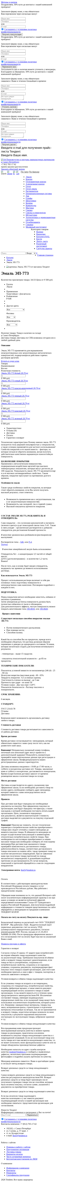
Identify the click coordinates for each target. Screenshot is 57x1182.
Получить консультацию (12, 34)
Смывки (29, 224)
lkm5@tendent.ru (28, 870)
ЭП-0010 (31, 609)
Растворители (32, 191)
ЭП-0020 (44, 609)
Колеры (29, 203)
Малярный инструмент (36, 227)
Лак (27, 196)
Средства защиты (44, 248)
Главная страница (45, 255)
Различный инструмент (41, 245)
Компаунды (31, 205)
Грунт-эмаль (31, 189)
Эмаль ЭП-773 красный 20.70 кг (15, 411)
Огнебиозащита (33, 222)
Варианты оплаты (14, 1154)
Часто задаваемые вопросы (18, 1156)
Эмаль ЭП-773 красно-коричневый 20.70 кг (21, 388)
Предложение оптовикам (17, 1149)
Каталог (10, 257)
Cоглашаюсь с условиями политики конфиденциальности (19, 30)
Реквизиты (11, 1173)
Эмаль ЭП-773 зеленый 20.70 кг (15, 418)
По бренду (34, 172)
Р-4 (30, 542)
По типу (24, 172)
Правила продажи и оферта (13, 944)
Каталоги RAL (43, 236)
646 (22, 542)
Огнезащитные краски (36, 181)
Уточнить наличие (9, 107)
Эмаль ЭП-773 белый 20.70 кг (14, 373)
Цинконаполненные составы (39, 193)
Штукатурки (31, 215)
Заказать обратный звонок (13, 169)
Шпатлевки (31, 201)
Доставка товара (13, 1152)
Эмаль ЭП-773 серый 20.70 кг (14, 381)
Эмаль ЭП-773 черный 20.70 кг (15, 396)
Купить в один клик (10, 361)
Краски (29, 179)
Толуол (4, 544)
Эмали (29, 177)
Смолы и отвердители (36, 213)
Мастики (30, 208)
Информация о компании (17, 1168)
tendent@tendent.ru (17, 1052)
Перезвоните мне (9, 67)
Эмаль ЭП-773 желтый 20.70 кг (15, 403)
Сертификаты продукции (17, 1175)
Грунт (28, 186)
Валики (39, 232)
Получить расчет (9, 145)
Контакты (10, 1170)
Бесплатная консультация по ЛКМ (21, 1159)
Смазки (29, 210)
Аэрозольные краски (35, 184)
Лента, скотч (42, 241)
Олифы (29, 198)
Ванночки (40, 234)
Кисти (39, 239)
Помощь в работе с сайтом (18, 1147)
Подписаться (32, 1115)
